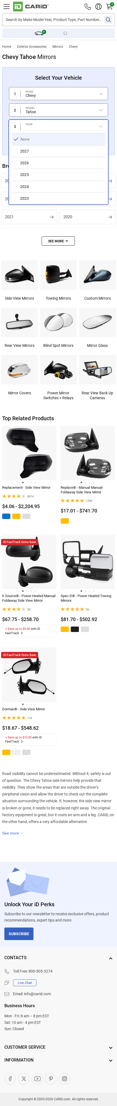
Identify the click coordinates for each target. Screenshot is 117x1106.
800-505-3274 (41, 971)
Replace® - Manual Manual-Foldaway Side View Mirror (82, 489)
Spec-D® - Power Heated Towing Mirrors (86, 598)
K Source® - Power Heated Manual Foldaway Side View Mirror (29, 598)
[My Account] (98, 6)
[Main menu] (6, 6)
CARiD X (23, 1078)
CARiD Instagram (64, 1078)
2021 (9, 216)
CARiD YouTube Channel (37, 1078)
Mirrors (58, 47)
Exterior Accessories (32, 47)
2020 (67, 216)
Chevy (73, 47)
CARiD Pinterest (51, 1078)
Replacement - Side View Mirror (26, 487)
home (6, 47)
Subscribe (19, 934)
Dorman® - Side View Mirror (23, 709)
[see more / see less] (58, 241)
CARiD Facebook (10, 1078)
